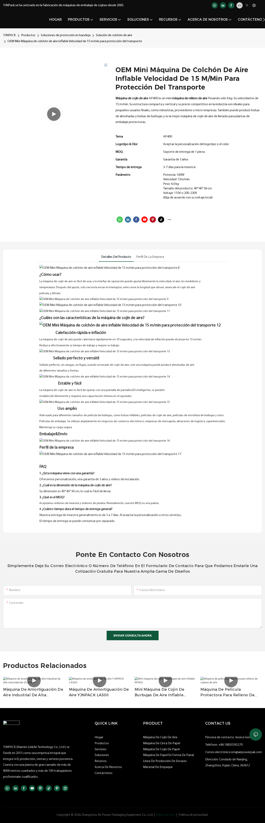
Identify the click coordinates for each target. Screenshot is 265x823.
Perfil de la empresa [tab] (150, 257)
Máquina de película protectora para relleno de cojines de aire (227, 692)
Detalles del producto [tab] (116, 257)
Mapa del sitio (165, 815)
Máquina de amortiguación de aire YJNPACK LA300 (99, 692)
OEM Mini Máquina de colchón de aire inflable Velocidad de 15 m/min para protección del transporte (74, 41)
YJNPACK (9, 35)
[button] (264, 20)
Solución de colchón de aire (114, 35)
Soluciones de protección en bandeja (65, 35)
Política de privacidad (193, 815)
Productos (28, 35)
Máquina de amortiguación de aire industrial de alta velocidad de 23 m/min (33, 692)
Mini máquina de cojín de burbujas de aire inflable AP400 (159, 692)
